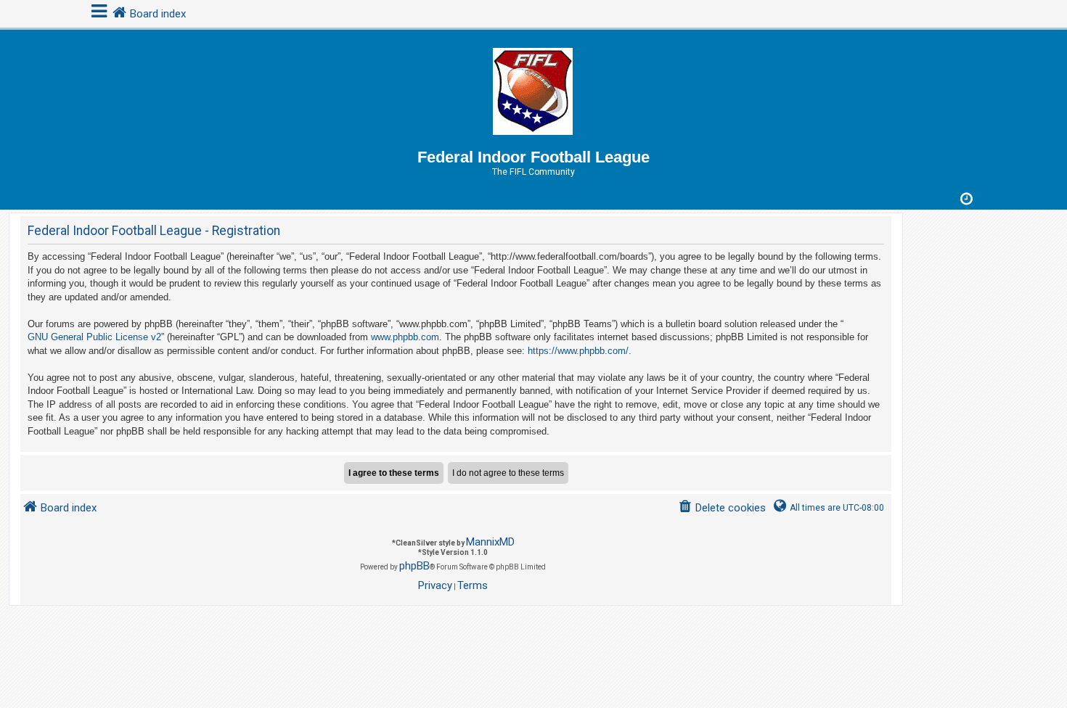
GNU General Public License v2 (94, 337)
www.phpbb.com (405, 337)
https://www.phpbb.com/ (578, 350)
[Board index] (533, 89)
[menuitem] (721, 508)
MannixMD (490, 541)
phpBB (414, 565)
